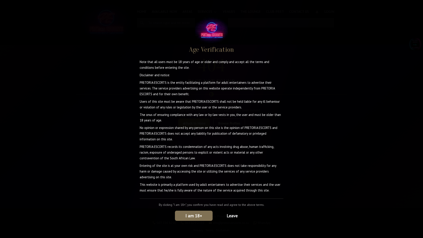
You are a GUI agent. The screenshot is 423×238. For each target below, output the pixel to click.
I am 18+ (194, 216)
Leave (232, 216)
